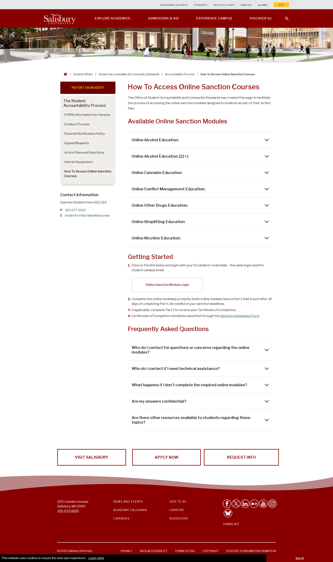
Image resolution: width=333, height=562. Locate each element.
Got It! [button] (300, 558)
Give (281, 4)
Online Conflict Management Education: (168, 189)
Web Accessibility (153, 551)
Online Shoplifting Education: (159, 221)
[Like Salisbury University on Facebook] (227, 503)
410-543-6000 (68, 511)
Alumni (262, 5)
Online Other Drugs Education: (160, 205)
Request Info (241, 457)
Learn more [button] (96, 558)
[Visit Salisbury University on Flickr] (254, 503)
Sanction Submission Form (239, 316)
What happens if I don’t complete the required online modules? (189, 385)
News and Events (128, 501)
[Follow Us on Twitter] (236, 503)
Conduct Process (76, 124)
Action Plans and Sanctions (84, 152)
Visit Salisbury (91, 457)
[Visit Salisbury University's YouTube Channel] (263, 503)
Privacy (126, 551)
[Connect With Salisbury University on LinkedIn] (245, 503)
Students (200, 5)
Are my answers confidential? (159, 401)
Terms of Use (185, 551)
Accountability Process (180, 74)
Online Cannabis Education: (157, 172)
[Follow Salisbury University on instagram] (272, 503)
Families (246, 5)
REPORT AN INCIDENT (88, 87)
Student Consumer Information (251, 551)
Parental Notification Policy (84, 133)
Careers (177, 510)
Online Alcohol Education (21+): (160, 156)
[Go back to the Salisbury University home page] (64, 74)
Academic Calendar (130, 510)
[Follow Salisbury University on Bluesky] (228, 513)
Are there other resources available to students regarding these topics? (191, 420)
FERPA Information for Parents (87, 115)
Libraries (121, 518)
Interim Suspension (78, 162)
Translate (231, 524)
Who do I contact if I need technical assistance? (176, 368)
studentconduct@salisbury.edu (87, 215)
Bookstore (179, 518)
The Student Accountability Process (84, 103)
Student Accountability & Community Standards (128, 74)
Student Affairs (83, 74)
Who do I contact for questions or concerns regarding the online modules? (190, 350)
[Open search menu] (284, 16)
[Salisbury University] (60, 18)
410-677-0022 (75, 210)
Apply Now (166, 457)
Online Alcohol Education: (155, 140)
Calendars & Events (174, 5)
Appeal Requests (76, 143)
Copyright (211, 551)
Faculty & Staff (224, 5)
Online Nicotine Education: (156, 238)
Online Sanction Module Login (167, 285)
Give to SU (178, 501)
